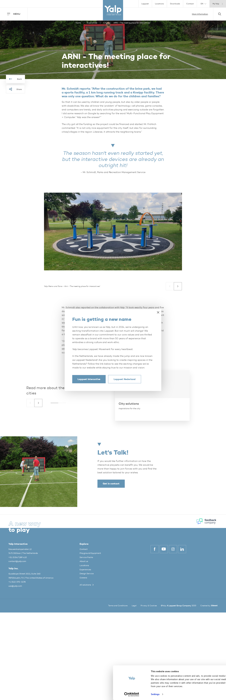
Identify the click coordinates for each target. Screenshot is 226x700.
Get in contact (111, 483)
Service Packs (86, 557)
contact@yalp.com (17, 561)
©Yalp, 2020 (178, 606)
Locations (159, 4)
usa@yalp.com (15, 586)
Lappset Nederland (125, 379)
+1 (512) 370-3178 (16, 582)
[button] (170, 286)
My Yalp (216, 4)
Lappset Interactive (89, 379)
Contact (190, 4)
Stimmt (214, 605)
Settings (155, 694)
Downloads (175, 4)
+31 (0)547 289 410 (17, 557)
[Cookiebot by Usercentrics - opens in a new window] (131, 694)
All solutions (85, 584)
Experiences (85, 569)
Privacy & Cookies (149, 606)
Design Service (87, 573)
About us (84, 561)
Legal (134, 606)
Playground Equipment (90, 553)
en (202, 4)
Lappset (145, 4)
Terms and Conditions (118, 606)
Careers (83, 577)
